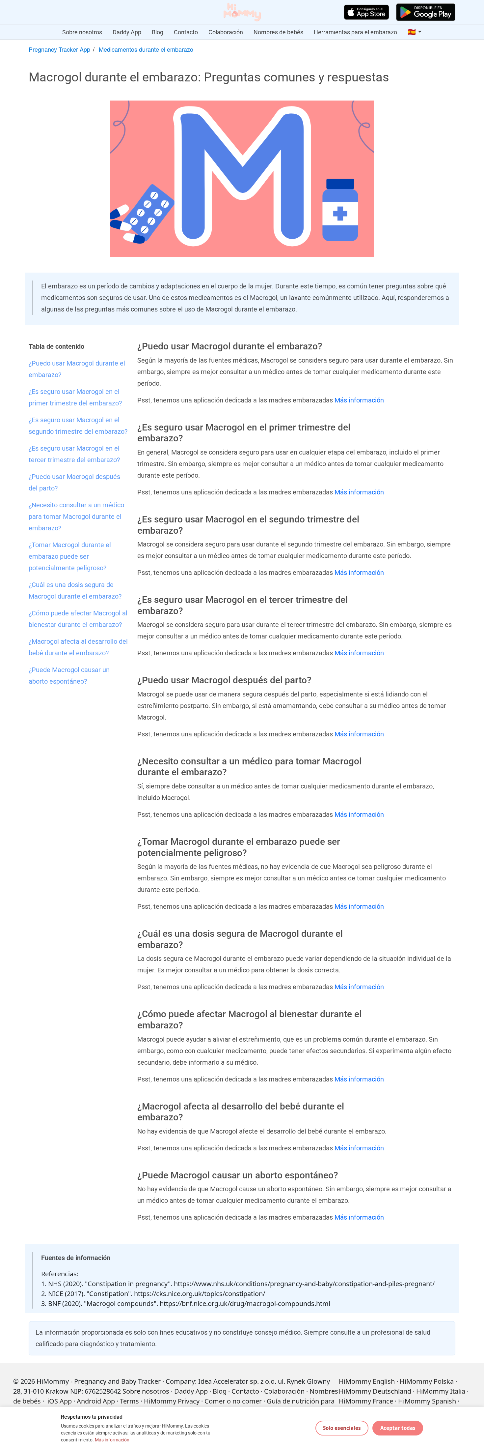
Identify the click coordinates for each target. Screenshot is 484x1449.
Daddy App (127, 32)
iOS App (59, 1401)
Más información (359, 400)
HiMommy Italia (440, 1391)
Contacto (186, 32)
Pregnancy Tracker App (59, 49)
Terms (129, 1401)
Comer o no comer (233, 1401)
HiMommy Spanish (427, 1401)
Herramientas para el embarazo (355, 32)
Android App (96, 1401)
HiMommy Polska (427, 1381)
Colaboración (225, 32)
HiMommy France (366, 1401)
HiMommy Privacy (172, 1401)
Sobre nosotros (82, 32)
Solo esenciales (342, 1428)
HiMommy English (367, 1381)
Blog (157, 32)
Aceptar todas (398, 1428)
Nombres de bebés (278, 32)
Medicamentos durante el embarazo (146, 49)
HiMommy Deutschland (375, 1391)
